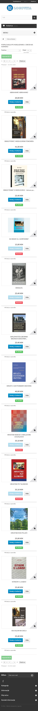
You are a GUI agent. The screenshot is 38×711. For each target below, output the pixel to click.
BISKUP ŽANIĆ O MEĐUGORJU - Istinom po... (19, 190)
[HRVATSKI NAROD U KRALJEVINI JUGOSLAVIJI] (19, 421)
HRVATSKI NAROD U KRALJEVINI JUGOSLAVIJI (19, 436)
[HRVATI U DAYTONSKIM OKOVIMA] (19, 372)
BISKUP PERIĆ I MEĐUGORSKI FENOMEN (19, 141)
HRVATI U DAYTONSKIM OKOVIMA (19, 386)
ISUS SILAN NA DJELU (19, 630)
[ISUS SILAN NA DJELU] (19, 617)
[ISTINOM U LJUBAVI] (19, 568)
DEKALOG (19, 288)
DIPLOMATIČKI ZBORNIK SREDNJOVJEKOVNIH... (19, 338)
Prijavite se (33, 1)
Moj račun (4, 695)
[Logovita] (19, 8)
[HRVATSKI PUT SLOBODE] (19, 470)
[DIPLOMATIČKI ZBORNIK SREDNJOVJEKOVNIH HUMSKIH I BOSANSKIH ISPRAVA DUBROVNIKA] (19, 323)
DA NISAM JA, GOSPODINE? (19, 239)
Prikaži (24, 50)
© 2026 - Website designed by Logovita (11, 706)
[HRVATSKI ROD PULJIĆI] (19, 519)
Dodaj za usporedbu (11, 112)
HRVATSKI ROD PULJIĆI (19, 533)
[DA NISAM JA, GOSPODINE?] (19, 225)
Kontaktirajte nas (17, 1)
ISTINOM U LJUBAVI (19, 582)
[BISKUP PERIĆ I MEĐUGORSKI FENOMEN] (19, 127)
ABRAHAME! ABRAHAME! (19, 92)
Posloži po (3, 50)
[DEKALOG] (19, 274)
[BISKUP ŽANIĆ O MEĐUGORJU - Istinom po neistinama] (19, 176)
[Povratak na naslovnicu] (3, 39)
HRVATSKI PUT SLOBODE (19, 484)
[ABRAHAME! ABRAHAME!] (19, 78)
